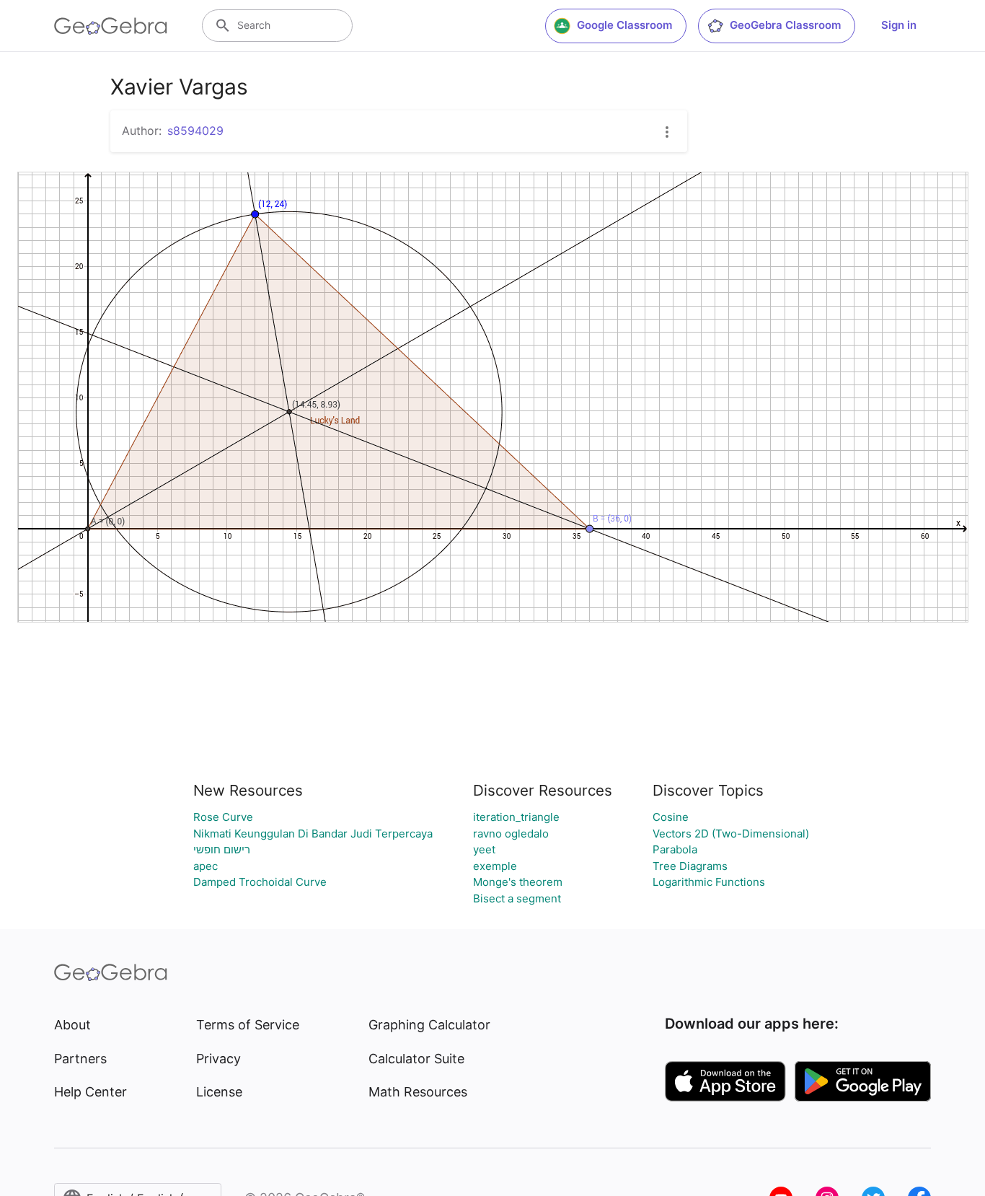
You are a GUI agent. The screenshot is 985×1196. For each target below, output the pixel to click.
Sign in (898, 25)
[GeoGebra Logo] (110, 26)
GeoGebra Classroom (785, 25)
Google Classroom (624, 25)
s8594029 (195, 130)
